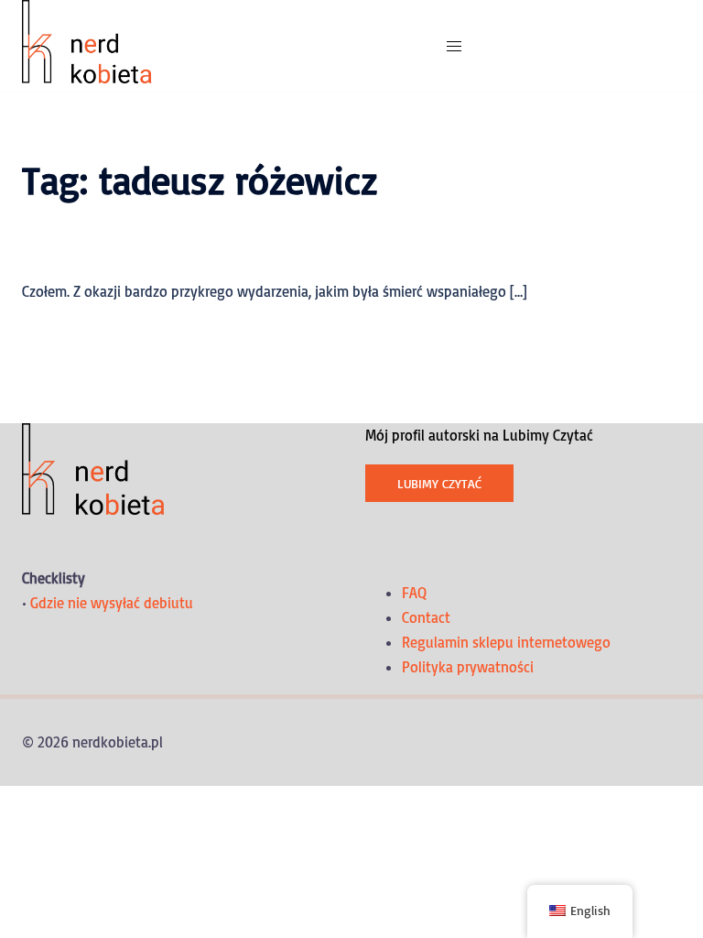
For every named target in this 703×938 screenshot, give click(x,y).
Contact (426, 617)
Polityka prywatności (468, 667)
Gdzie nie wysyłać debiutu (111, 603)
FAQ (414, 593)
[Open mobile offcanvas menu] (454, 46)
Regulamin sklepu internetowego (506, 642)
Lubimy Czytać (439, 483)
